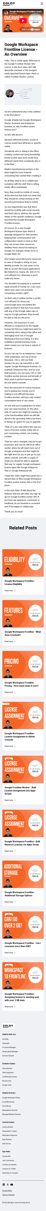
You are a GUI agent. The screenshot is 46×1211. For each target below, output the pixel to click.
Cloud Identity (7, 1068)
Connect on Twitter (9, 1169)
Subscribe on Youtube (10, 1173)
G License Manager (9, 1047)
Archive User (6, 1081)
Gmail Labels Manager (10, 1051)
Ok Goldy (5, 1039)
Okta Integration (8, 1072)
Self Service (6, 1144)
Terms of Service (8, 1195)
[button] (41, 3)
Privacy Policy (7, 1191)
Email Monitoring (8, 1102)
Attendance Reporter (9, 1135)
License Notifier (7, 1127)
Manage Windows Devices (11, 1114)
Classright (5, 1043)
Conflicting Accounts (9, 1077)
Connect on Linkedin (9, 1165)
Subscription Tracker (9, 1131)
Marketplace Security (9, 1110)
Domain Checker (8, 1056)
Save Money (6, 1106)
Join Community (8, 1160)
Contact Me (6, 1156)
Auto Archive (7, 1139)
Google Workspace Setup (11, 1098)
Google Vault (6, 1085)
